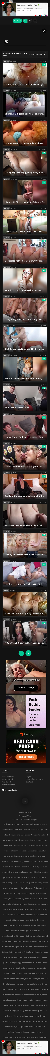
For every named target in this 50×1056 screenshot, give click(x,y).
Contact (29, 782)
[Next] (28, 653)
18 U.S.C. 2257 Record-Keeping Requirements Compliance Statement (25, 820)
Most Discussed (8, 785)
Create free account (34, 779)
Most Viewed (7, 779)
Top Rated (6, 782)
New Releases (8, 777)
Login (28, 777)
